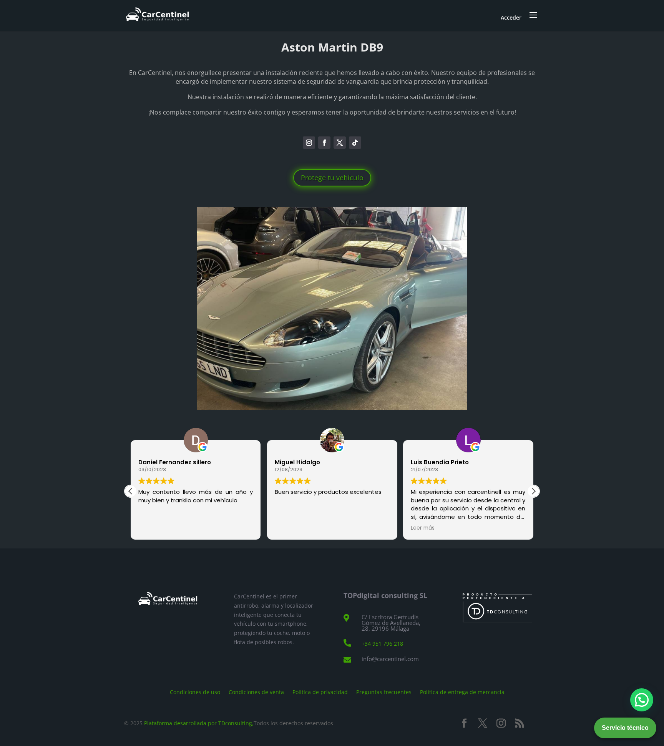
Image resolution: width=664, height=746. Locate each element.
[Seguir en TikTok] (355, 142)
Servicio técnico (625, 727)
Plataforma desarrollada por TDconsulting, (199, 723)
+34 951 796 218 (382, 643)
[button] (533, 491)
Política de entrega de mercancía (462, 691)
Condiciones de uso (195, 691)
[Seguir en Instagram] (309, 142)
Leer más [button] (423, 528)
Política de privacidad (320, 691)
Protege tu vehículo (332, 177)
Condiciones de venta (256, 691)
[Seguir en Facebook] (324, 142)
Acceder (511, 17)
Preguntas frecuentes (384, 691)
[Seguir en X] (340, 142)
